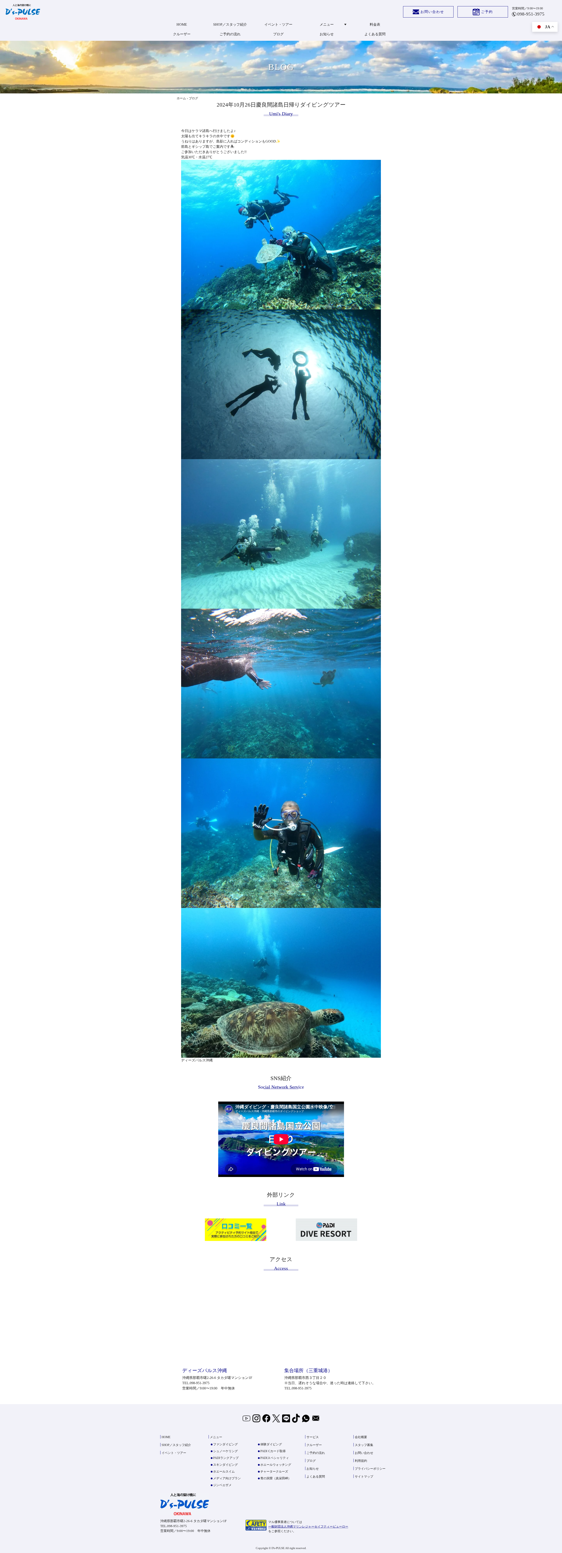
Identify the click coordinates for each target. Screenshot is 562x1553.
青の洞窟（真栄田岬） (275, 1478)
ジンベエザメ (222, 1485)
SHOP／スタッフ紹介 (230, 24)
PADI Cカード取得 (273, 1451)
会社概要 (361, 1437)
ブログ (278, 34)
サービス (312, 1437)
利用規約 (361, 1460)
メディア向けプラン (227, 1478)
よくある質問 (374, 34)
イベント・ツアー (278, 24)
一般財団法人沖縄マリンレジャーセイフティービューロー (308, 1526)
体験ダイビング (271, 1444)
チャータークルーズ (274, 1471)
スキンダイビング (225, 1464)
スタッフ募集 (364, 1445)
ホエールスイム (224, 1471)
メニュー (327, 24)
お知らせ (327, 34)
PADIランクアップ (226, 1458)
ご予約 (487, 12)
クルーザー (182, 34)
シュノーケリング (225, 1451)
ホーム (181, 98)
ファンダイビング (225, 1444)
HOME (182, 24)
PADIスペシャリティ (274, 1458)
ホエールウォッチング (275, 1464)
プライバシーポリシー (370, 1468)
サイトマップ (364, 1476)
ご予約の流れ (230, 34)
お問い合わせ (432, 12)
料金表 (375, 24)
